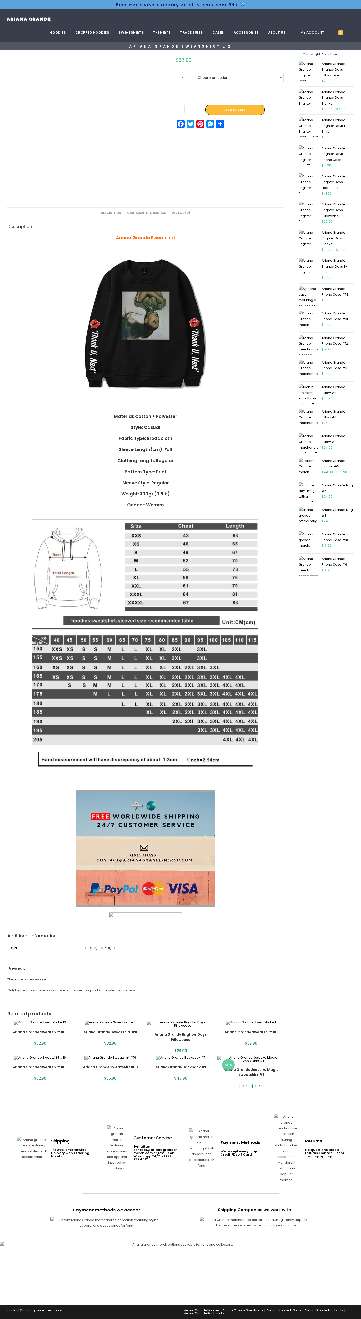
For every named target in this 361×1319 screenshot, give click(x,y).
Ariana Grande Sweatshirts (243, 1310)
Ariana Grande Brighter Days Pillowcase (181, 1037)
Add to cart (235, 110)
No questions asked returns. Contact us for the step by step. (324, 1152)
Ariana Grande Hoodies (202, 1310)
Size (181, 78)
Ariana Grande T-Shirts (283, 1310)
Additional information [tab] (146, 213)
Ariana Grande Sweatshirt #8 (110, 1032)
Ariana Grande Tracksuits (324, 1310)
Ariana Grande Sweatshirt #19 (110, 1067)
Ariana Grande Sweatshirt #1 (251, 1032)
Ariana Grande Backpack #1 (180, 1067)
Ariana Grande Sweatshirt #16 (40, 1067)
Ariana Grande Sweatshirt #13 (40, 1032)
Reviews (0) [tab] (181, 213)
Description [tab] (111, 213)
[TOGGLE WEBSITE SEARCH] (353, 32)
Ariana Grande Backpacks (204, 1313)
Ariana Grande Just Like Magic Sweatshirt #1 (251, 1072)
